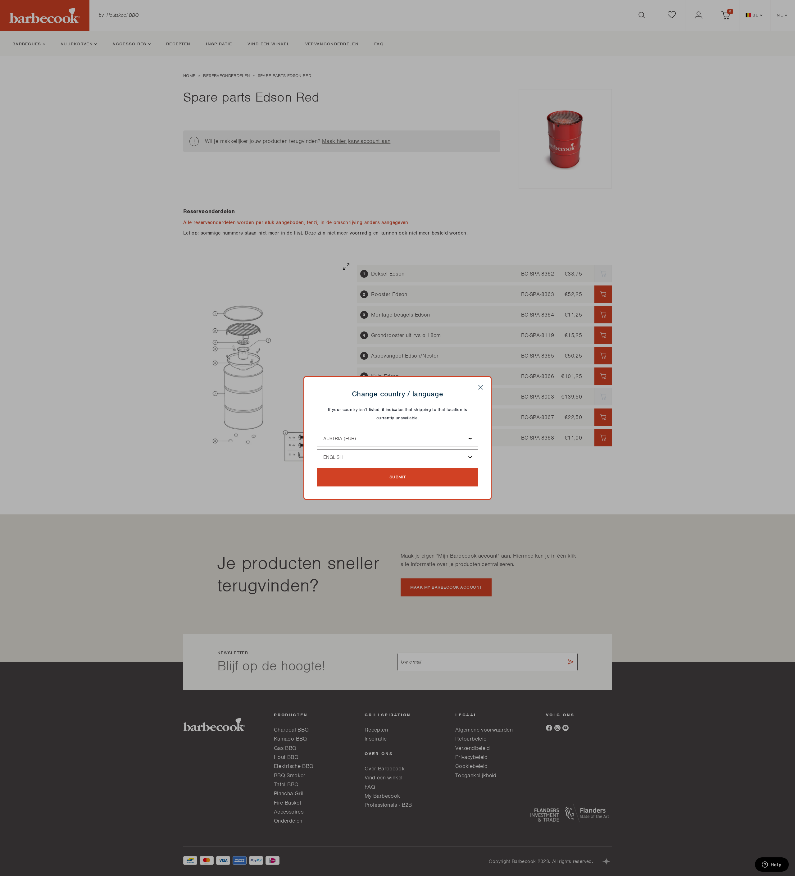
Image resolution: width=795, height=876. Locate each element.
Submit (397, 477)
